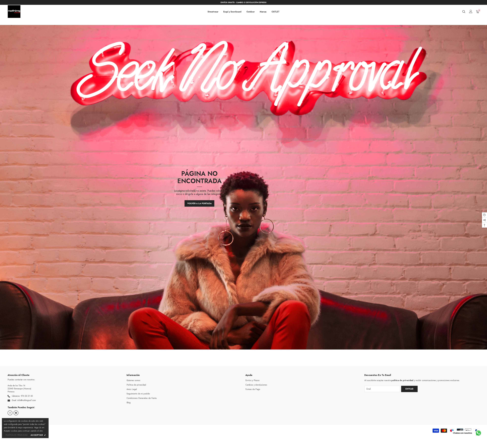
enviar (409, 388)
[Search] (464, 11)
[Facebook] (10, 412)
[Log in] (470, 11)
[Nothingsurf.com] (243, 187)
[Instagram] (16, 412)
